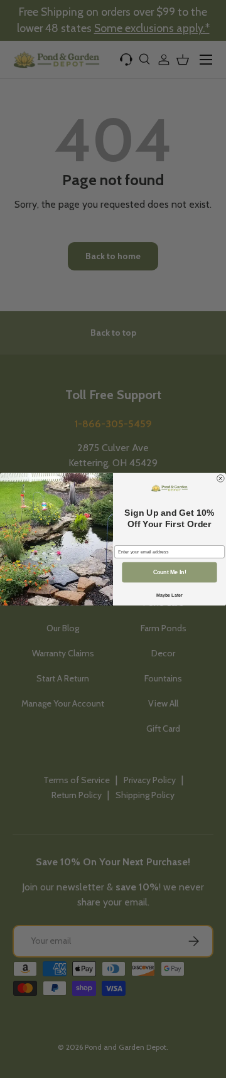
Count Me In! (169, 572)
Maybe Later (169, 594)
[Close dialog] (221, 478)
